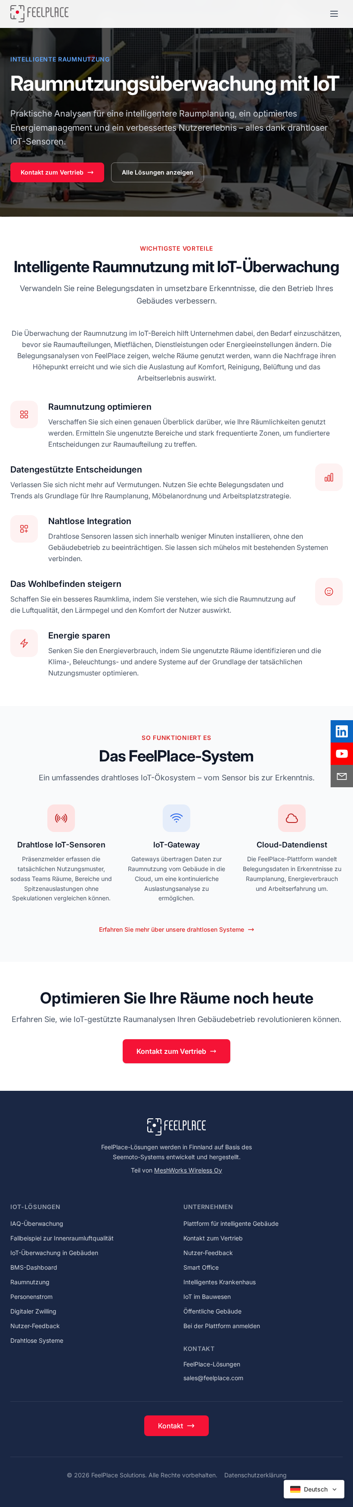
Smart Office (201, 1267)
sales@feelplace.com (213, 1377)
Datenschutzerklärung (255, 1475)
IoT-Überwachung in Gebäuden (54, 1252)
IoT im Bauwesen (207, 1296)
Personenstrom (31, 1296)
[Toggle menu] (334, 13)
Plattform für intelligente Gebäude (231, 1223)
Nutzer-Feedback (35, 1325)
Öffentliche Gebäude (212, 1311)
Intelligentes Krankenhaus (219, 1282)
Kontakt (170, 1425)
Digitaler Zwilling (33, 1311)
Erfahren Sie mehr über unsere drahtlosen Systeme (171, 929)
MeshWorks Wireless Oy (188, 1170)
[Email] (342, 776)
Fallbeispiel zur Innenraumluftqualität (62, 1238)
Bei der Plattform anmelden (221, 1325)
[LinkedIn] (342, 731)
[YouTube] (342, 754)
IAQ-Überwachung (36, 1223)
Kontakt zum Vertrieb (52, 172)
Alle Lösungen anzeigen (157, 172)
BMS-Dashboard (33, 1267)
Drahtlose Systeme (36, 1340)
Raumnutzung (30, 1282)
